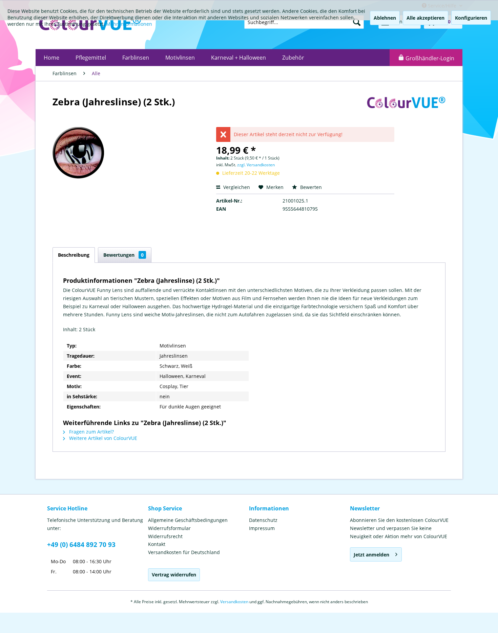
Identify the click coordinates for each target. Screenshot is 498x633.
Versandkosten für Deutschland (184, 552)
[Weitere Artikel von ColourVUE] (406, 108)
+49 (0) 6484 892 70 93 (81, 544)
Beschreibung (73, 255)
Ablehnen (385, 18)
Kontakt (156, 544)
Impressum (262, 528)
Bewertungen (123, 255)
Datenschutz (263, 520)
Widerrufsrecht (165, 536)
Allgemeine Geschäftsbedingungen (188, 520)
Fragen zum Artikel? (91, 431)
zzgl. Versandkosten (256, 165)
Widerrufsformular (169, 528)
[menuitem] (51, 57)
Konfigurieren (471, 18)
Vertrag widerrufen (174, 574)
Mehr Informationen (129, 24)
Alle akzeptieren (425, 18)
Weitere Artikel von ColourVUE (102, 438)
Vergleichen (236, 187)
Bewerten (310, 187)
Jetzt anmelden (371, 554)
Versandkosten (234, 602)
